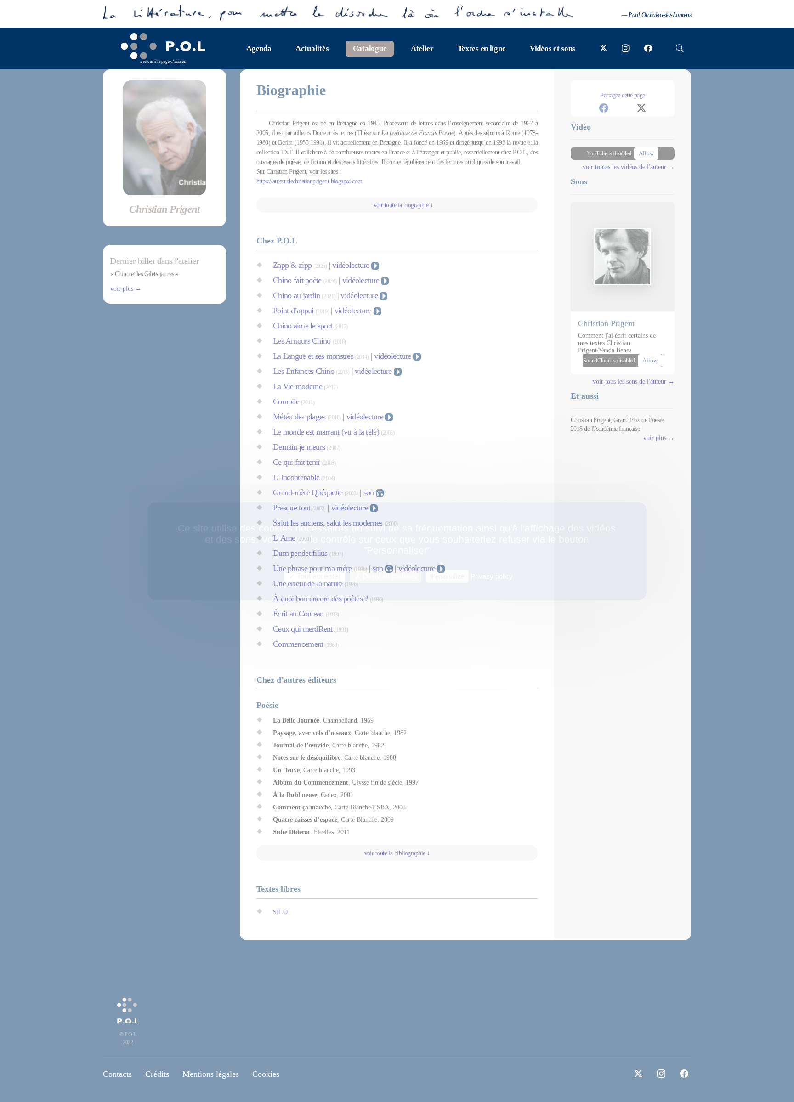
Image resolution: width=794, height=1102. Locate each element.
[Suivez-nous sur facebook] (648, 48)
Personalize (447, 576)
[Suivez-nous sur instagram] (625, 48)
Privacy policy (492, 576)
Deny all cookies (389, 576)
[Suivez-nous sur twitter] (603, 48)
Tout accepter (317, 576)
